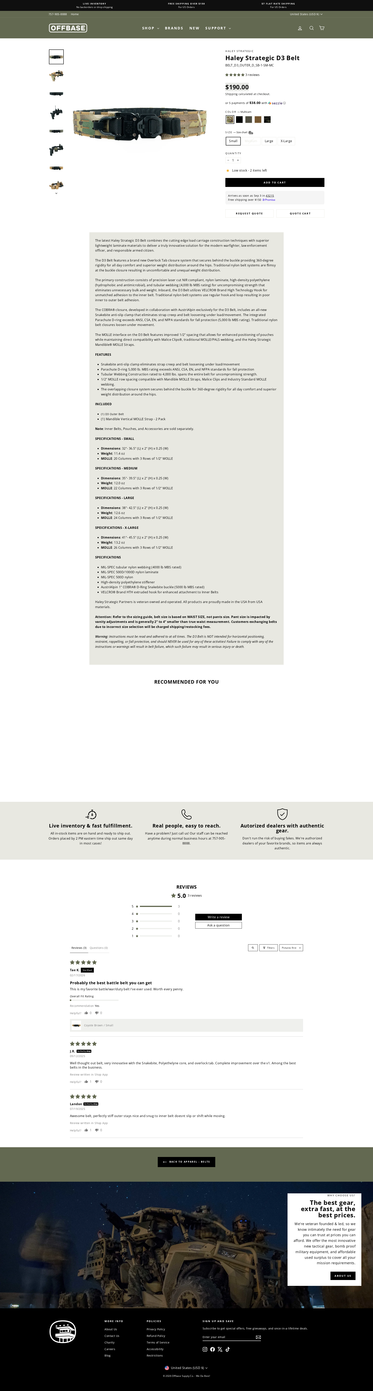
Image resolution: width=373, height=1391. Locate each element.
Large (269, 141)
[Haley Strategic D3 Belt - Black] (76, 779)
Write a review (219, 917)
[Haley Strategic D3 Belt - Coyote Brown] (87, 779)
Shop (149, 28)
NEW (194, 28)
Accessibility (155, 1349)
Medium (251, 141)
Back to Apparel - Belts (189, 1161)
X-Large (286, 141)
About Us (111, 1329)
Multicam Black (267, 119)
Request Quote (249, 213)
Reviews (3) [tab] (79, 948)
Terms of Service (158, 1342)
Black (239, 119)
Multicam (230, 119)
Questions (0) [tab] (99, 948)
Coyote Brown (258, 119)
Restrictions (155, 1355)
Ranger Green (249, 119)
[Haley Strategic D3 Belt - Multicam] (71, 779)
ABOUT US (343, 1275)
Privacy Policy (156, 1329)
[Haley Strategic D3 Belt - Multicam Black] (92, 779)
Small (233, 141)
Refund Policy (156, 1336)
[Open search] (253, 947)
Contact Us (112, 1336)
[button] (235, 75)
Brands (174, 28)
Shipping (231, 94)
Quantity (233, 153)
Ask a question (218, 925)
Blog (108, 1355)
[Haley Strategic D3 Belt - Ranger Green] (81, 779)
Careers (110, 1349)
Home (75, 14)
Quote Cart (300, 213)
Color (238, 112)
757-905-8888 (58, 14)
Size (236, 132)
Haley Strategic (239, 51)
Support (216, 28)
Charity (109, 1342)
